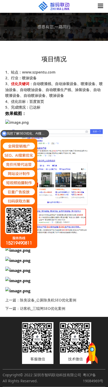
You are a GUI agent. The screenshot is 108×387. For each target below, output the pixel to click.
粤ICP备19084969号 (93, 377)
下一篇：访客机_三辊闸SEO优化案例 (35, 308)
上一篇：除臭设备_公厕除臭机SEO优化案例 (40, 300)
